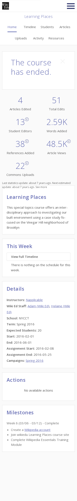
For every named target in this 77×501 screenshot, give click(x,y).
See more (41, 187)
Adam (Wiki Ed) (38, 306)
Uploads (21, 38)
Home (12, 27)
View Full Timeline (24, 257)
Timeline (30, 27)
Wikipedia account (37, 430)
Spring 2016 (34, 360)
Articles (64, 27)
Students (47, 27)
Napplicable (34, 300)
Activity (38, 38)
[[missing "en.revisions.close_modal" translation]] (62, 61)
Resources (56, 38)
